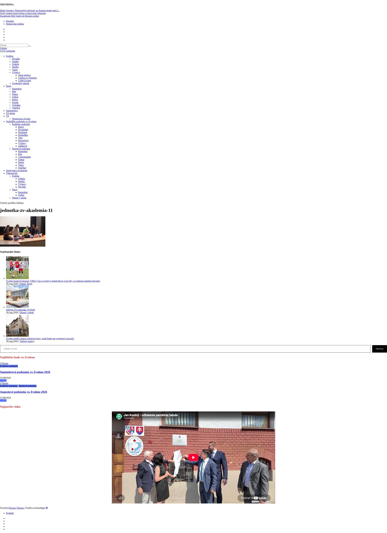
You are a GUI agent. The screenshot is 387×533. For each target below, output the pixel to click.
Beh (14, 91)
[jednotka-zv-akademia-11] (4, 363)
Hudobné (22, 132)
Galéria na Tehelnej (27, 78)
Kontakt (10, 21)
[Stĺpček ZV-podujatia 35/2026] (17, 307)
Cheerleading (24, 157)
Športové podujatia (21, 148)
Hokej (15, 99)
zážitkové (22, 146)
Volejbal (16, 108)
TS (7, 116)
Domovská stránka (15, 24)
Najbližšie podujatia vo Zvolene (21, 121)
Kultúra (9, 56)
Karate (15, 102)
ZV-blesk (10, 113)
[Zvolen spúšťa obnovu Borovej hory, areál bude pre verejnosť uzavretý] (17, 336)
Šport (8, 86)
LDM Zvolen (24, 80)
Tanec (15, 69)
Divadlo (16, 59)
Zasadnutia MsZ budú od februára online (19, 16)
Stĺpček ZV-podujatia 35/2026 (20, 310)
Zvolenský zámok (20, 83)
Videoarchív (12, 173)
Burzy (21, 127)
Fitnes (15, 94)
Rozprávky (23, 140)
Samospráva (12, 110)
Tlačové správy (27, 341)
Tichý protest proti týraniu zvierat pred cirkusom (23, 13)
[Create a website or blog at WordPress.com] (47, 508)
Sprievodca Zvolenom (16, 170)
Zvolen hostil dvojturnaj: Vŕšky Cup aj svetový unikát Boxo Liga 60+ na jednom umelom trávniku (53, 281)
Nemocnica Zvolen (21, 118)
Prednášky (23, 135)
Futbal (15, 97)
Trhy (20, 138)
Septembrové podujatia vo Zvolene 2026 (25, 372)
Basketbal (16, 88)
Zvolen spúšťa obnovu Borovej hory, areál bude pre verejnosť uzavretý (40, 338)
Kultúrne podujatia (21, 124)
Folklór (15, 64)
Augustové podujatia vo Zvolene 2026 (23, 391)
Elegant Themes (16, 508)
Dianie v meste (19, 197)
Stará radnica (24, 75)
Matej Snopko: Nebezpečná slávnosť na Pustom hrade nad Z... (30, 10)
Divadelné (23, 129)
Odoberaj (379, 349)
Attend (3, 380)
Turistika (16, 105)
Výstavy (16, 72)
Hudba (15, 61)
